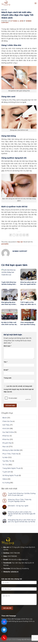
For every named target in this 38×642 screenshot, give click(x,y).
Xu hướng (6, 483)
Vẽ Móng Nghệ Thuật (10, 475)
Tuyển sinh (6, 472)
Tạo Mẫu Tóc (7, 461)
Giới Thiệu (6, 425)
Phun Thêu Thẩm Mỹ (10, 454)
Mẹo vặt (4, 9)
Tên (5, 362)
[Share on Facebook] (13, 234)
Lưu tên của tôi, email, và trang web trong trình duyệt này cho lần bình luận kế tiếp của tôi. (19, 389)
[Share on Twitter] (17, 234)
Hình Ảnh (6, 428)
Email (6, 370)
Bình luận (7, 346)
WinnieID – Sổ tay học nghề (18, 506)
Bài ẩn (4, 418)
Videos (4, 479)
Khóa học (5, 436)
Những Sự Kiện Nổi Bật (10, 450)
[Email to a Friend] (20, 234)
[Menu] (35, 3)
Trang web (7, 378)
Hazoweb (30, 639)
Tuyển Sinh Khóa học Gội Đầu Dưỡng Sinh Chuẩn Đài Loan (22, 494)
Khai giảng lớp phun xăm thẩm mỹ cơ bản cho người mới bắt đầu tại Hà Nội (22, 520)
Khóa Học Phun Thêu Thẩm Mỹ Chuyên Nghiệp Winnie (19, 500)
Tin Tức (5, 465)
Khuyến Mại (6, 443)
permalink (4, 244)
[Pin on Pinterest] (24, 234)
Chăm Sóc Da (7, 421)
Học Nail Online (8, 432)
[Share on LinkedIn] (27, 234)
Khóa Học (6, 439)
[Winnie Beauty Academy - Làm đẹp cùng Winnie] (10, 3)
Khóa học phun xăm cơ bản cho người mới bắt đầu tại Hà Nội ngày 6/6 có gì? (21, 513)
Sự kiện (5, 457)
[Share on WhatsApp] (10, 234)
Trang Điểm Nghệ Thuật (11, 468)
